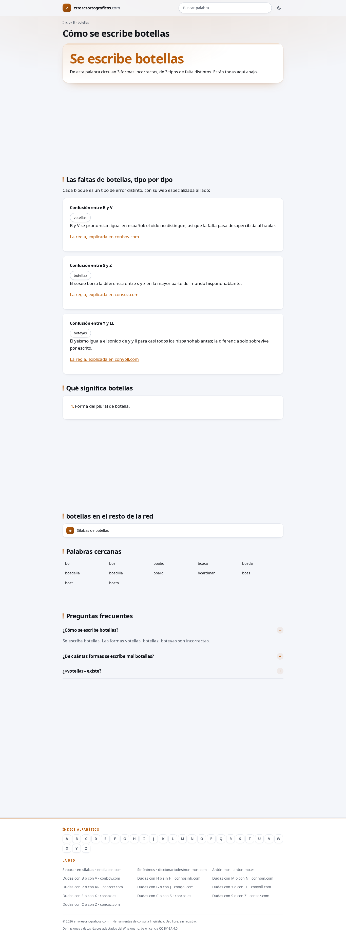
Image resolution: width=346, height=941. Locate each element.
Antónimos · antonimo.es (233, 869)
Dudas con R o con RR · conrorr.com (93, 886)
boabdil (159, 563)
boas (246, 573)
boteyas (80, 333)
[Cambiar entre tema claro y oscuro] (279, 8)
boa (112, 563)
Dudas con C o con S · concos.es (164, 895)
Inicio (66, 22)
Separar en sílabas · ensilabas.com (92, 869)
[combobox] (225, 8)
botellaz (80, 275)
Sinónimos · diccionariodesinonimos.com (172, 869)
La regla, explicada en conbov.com (104, 236)
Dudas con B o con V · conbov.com (91, 878)
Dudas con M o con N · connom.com (242, 878)
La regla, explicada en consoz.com (104, 294)
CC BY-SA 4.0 (168, 928)
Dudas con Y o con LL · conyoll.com (241, 886)
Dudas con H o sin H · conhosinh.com (168, 878)
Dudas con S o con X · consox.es (89, 895)
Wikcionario (131, 928)
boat (69, 582)
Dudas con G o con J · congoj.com (165, 886)
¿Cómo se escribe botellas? (90, 630)
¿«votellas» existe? (82, 671)
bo (67, 563)
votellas (80, 217)
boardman (207, 573)
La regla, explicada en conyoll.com (104, 359)
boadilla (116, 573)
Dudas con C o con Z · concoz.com (91, 904)
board (158, 573)
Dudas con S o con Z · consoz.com (240, 895)
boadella (72, 573)
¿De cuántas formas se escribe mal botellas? (108, 656)
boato (114, 582)
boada (247, 563)
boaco (203, 563)
